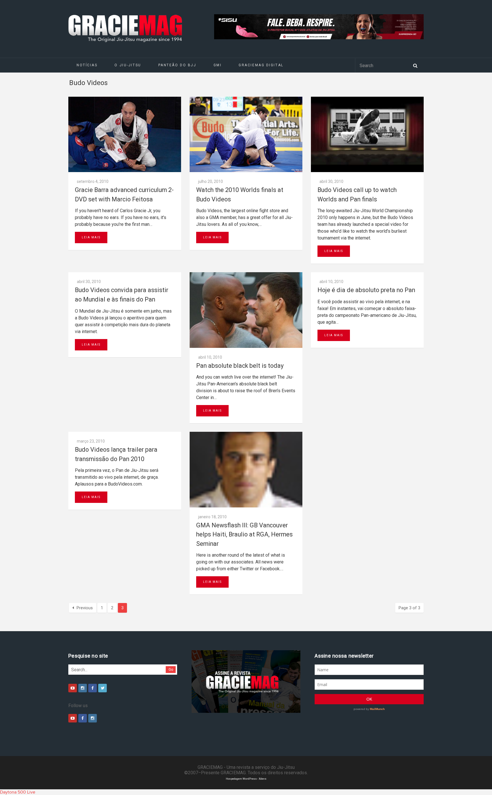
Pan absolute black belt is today (240, 365)
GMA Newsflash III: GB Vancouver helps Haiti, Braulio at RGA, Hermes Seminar (244, 534)
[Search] (415, 65)
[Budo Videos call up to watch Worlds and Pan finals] (367, 134)
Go (171, 669)
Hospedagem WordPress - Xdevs (246, 778)
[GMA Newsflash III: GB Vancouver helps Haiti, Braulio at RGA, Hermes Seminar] (246, 469)
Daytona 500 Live (17, 792)
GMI (218, 65)
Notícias (87, 65)
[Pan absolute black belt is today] (246, 310)
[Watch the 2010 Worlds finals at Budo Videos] (246, 134)
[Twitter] (102, 688)
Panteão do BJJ (177, 65)
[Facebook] (92, 688)
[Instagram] (82, 688)
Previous (85, 607)
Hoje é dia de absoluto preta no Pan (366, 290)
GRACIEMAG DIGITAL (261, 65)
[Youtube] (72, 688)
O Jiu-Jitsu (127, 65)
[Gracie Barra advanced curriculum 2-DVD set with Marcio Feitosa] (124, 134)
